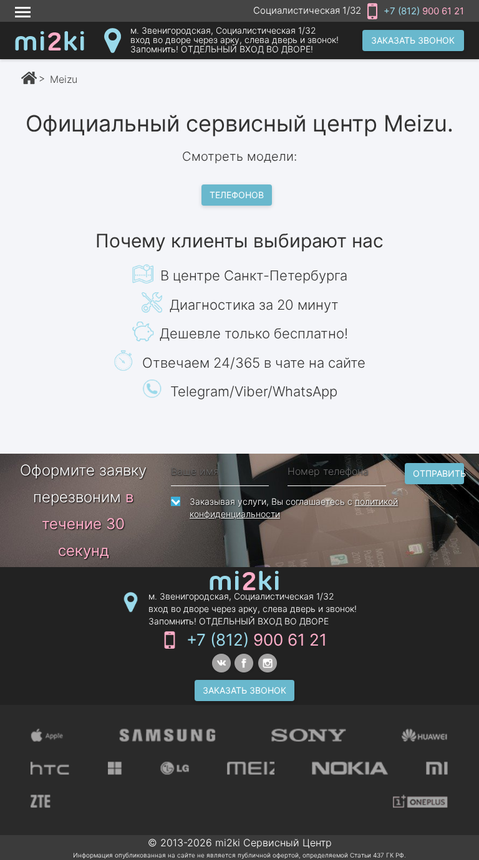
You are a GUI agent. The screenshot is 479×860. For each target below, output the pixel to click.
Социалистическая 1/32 (307, 10)
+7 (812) (424, 11)
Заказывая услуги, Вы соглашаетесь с (294, 507)
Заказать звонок (413, 40)
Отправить (438, 473)
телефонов (237, 194)
